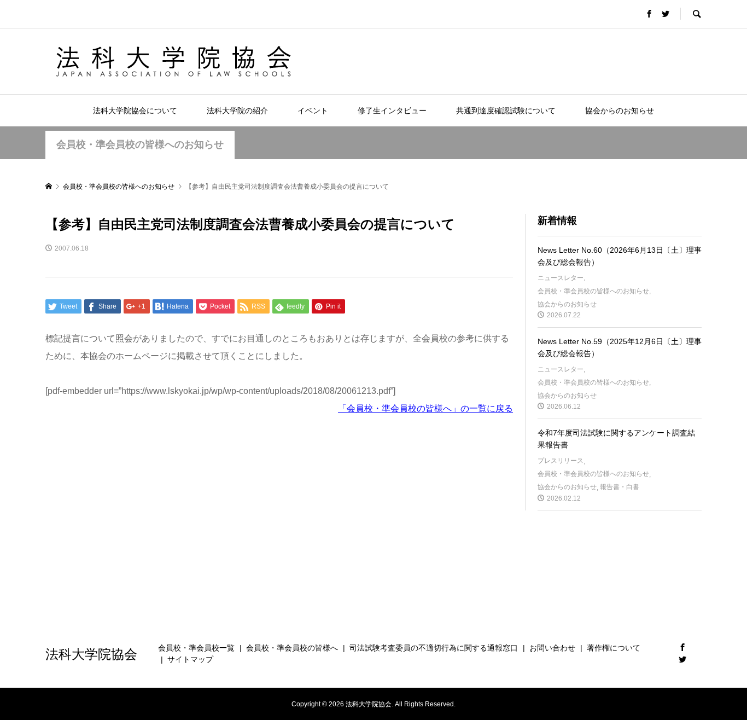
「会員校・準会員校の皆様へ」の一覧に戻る (425, 408)
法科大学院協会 (91, 653)
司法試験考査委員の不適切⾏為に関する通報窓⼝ (433, 647)
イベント (312, 110)
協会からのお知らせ (619, 110)
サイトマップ (190, 659)
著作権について (613, 647)
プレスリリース (560, 460)
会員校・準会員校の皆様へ (292, 647)
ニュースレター (560, 278)
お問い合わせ (552, 647)
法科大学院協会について (135, 110)
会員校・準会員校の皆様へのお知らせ (140, 144)
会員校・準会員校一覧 (196, 647)
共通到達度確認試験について (506, 110)
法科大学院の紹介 (237, 110)
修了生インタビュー (392, 110)
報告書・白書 (619, 487)
